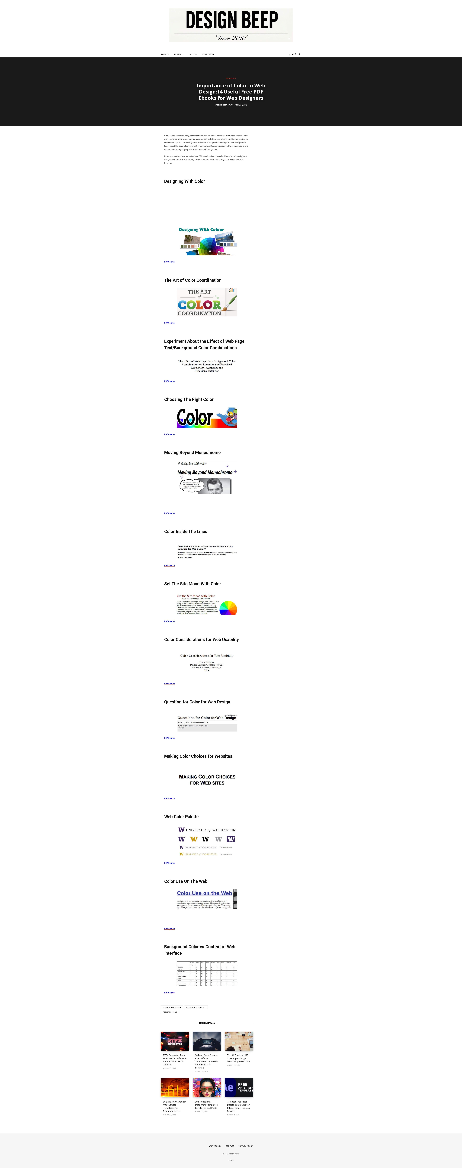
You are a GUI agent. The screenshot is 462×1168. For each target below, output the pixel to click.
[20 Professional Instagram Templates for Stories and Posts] (207, 1087)
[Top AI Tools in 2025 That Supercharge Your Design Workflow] (239, 1041)
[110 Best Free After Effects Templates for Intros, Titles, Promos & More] (239, 1087)
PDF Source (169, 262)
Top (232, 1161)
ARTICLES (165, 54)
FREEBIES (193, 54)
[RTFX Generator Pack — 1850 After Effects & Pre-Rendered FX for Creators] (175, 1041)
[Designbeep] (231, 25)
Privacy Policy (245, 1146)
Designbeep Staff (225, 105)
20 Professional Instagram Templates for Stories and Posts (206, 1104)
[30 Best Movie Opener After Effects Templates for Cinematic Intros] (175, 1087)
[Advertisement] (207, 204)
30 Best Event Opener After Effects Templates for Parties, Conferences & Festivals (207, 1061)
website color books (195, 1007)
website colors (170, 1012)
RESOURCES (231, 78)
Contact (230, 1146)
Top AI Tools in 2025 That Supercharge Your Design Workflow (238, 1058)
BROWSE (177, 54)
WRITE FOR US (208, 54)
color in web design (172, 1007)
